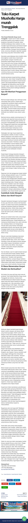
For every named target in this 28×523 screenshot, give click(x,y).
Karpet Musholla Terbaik (10, 8)
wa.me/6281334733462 (7, 469)
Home (2, 8)
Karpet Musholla (7, 474)
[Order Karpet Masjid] (14, 511)
